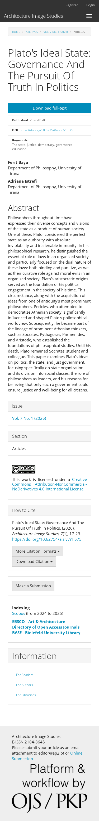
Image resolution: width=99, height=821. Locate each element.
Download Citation (33, 561)
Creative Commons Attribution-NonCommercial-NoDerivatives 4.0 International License (49, 484)
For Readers (25, 675)
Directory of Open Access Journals (45, 627)
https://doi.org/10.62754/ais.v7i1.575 (46, 130)
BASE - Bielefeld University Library (46, 632)
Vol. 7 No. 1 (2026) (56, 32)
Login (90, 5)
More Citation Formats (37, 551)
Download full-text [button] (50, 108)
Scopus (18, 613)
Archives (32, 32)
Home (16, 32)
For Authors (24, 685)
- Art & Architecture (45, 621)
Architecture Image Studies (33, 15)
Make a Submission (33, 585)
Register (71, 5)
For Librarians (26, 695)
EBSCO (18, 621)
